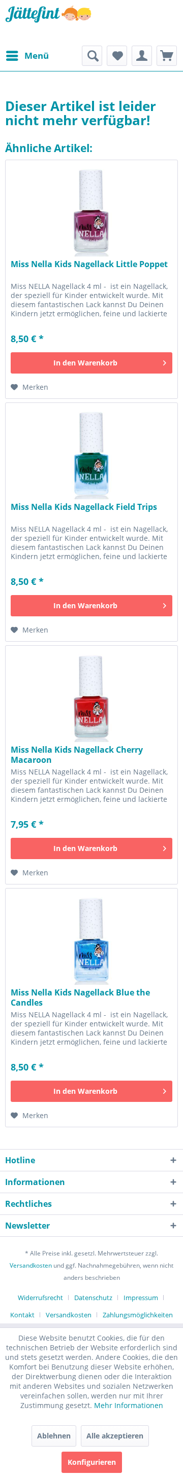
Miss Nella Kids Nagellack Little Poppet (89, 264)
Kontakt (22, 1314)
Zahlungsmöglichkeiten (138, 1314)
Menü (36, 55)
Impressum (141, 1297)
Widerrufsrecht (40, 1297)
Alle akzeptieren (114, 1435)
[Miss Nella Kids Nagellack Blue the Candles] (91, 939)
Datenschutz (93, 1297)
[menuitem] (27, 56)
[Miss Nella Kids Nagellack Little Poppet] (91, 210)
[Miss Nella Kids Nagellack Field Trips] (91, 453)
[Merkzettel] (117, 56)
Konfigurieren (92, 1462)
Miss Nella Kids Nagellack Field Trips (84, 507)
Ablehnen (54, 1435)
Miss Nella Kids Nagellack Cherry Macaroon (77, 755)
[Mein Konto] (142, 56)
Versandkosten (31, 1265)
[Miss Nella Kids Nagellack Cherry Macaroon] (91, 696)
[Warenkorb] (167, 56)
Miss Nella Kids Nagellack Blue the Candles (80, 997)
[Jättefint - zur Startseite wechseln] (48, 23)
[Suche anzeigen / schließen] (92, 56)
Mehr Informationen (128, 1405)
